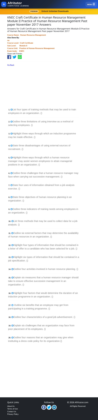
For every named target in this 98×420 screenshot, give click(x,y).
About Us (11, 406)
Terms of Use (12, 409)
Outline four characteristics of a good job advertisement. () (44, 317)
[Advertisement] (45, 91)
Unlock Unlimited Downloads (49, 11)
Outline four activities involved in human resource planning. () (45, 269)
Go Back (10, 65)
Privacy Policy (13, 414)
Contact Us (11, 411)
